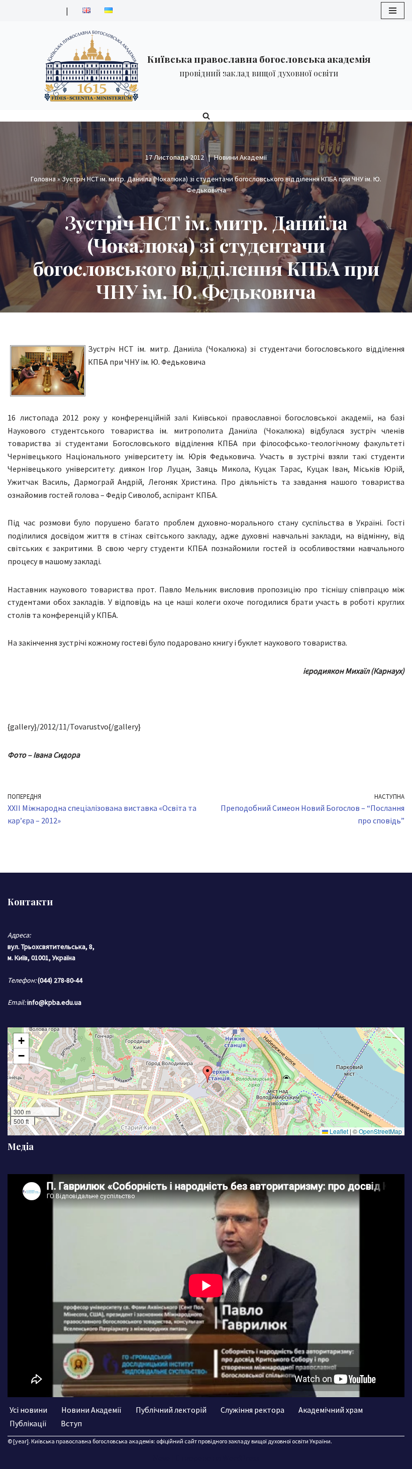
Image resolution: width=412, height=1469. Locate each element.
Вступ (71, 1423)
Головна (43, 178)
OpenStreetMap (380, 1131)
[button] (207, 1074)
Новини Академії (240, 157)
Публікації (28, 1423)
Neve (161, 1458)
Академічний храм (330, 1410)
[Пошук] (206, 116)
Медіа (21, 1146)
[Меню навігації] (392, 10)
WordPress (241, 1458)
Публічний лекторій (171, 1410)
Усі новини (28, 1410)
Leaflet (338, 1131)
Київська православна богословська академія (92, 1441)
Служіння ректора (252, 1410)
